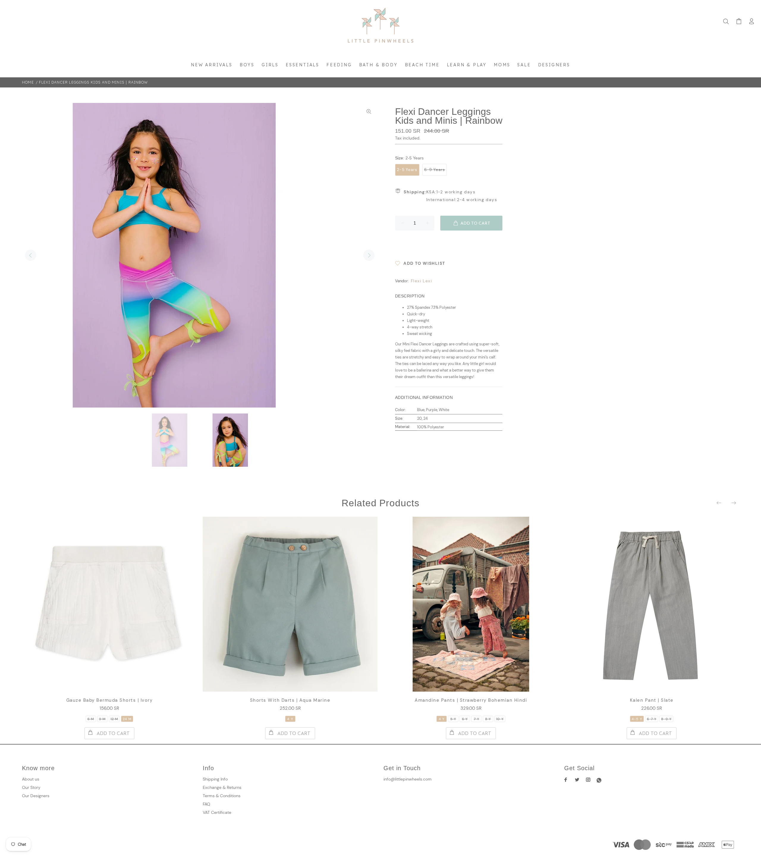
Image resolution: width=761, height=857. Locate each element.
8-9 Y (666, 719)
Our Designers (35, 795)
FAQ (206, 804)
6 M (90, 719)
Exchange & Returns (222, 787)
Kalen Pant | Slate (652, 700)
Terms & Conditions (221, 795)
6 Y (465, 719)
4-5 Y (637, 719)
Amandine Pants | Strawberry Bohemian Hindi (471, 700)
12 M (114, 719)
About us (30, 779)
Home (28, 82)
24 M (127, 719)
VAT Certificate (217, 812)
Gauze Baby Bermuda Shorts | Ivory (109, 700)
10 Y (499, 719)
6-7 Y (652, 719)
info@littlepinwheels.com (407, 779)
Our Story (31, 787)
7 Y (476, 719)
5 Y (453, 719)
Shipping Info (215, 779)
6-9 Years (434, 169)
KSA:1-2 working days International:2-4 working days (450, 195)
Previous (30, 255)
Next (369, 255)
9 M (102, 719)
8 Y (488, 719)
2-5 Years (407, 169)
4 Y (290, 719)
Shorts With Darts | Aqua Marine (290, 700)
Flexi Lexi (421, 280)
